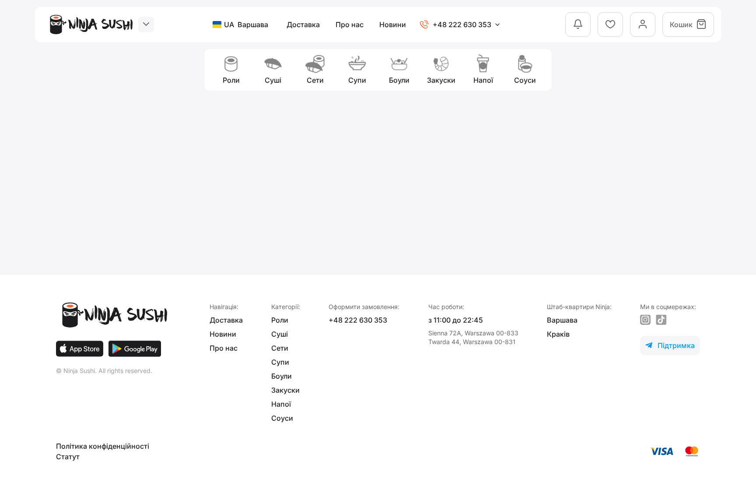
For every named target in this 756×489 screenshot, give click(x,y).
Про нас (350, 24)
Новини (392, 24)
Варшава (562, 320)
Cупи (280, 362)
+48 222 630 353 (358, 320)
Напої (281, 404)
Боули (281, 376)
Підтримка (670, 345)
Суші (279, 334)
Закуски (285, 390)
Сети (279, 348)
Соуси (282, 418)
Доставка (303, 24)
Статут (68, 456)
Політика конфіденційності (102, 446)
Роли (279, 320)
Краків (558, 334)
